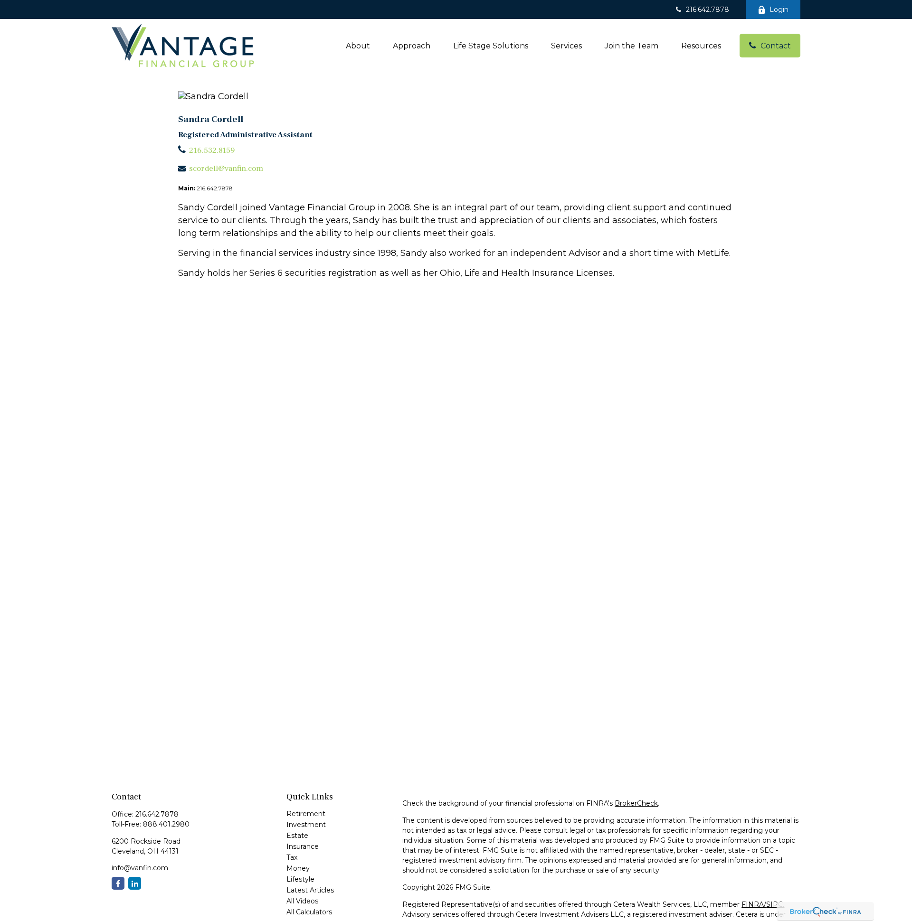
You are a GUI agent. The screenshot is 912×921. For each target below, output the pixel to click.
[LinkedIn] (134, 883)
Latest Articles (310, 890)
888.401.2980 (166, 824)
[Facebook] (118, 883)
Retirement (305, 813)
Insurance (302, 846)
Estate (297, 835)
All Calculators (309, 912)
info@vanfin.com (140, 868)
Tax (291, 857)
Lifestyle (300, 879)
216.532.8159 (212, 150)
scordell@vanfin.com (226, 168)
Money (298, 868)
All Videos (302, 901)
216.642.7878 (707, 9)
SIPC (774, 904)
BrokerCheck (636, 803)
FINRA (752, 904)
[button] (358, 46)
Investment (306, 824)
